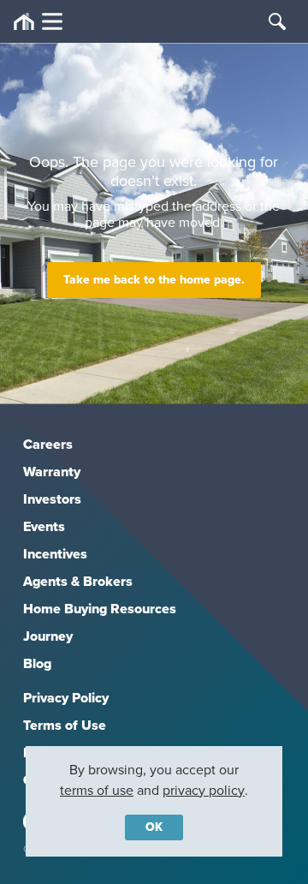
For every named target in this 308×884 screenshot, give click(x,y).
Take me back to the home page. (154, 280)
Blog (37, 663)
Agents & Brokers (78, 581)
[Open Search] (277, 21)
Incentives (55, 554)
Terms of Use (64, 725)
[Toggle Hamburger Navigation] (38, 22)
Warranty (51, 471)
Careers (48, 444)
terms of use (96, 790)
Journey (48, 636)
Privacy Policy (66, 698)
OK (154, 827)
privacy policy (204, 790)
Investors (52, 499)
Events (44, 526)
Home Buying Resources (99, 608)
